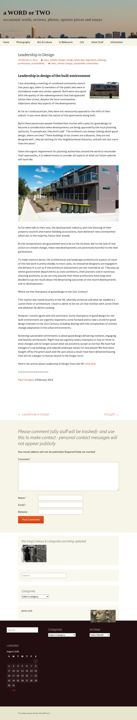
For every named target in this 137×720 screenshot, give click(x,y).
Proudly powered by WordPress (34, 713)
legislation (91, 59)
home (6, 42)
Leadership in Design (33, 414)
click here (90, 363)
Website (22, 511)
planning (101, 59)
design (69, 59)
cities (46, 59)
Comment (24, 459)
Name (22, 497)
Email (22, 504)
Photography (23, 42)
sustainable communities (86, 63)
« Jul (13, 690)
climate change (57, 59)
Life (82, 42)
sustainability (38, 63)
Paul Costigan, (26, 379)
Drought (111, 414)
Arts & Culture (44, 42)
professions (24, 63)
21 (31, 675)
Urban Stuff (97, 42)
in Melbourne (66, 42)
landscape (79, 59)
